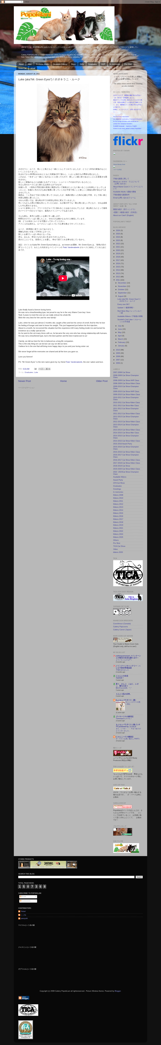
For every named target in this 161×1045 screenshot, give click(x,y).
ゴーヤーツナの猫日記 (124, 716)
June (120, 329)
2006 (118, 363)
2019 (118, 254)
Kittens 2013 (118, 507)
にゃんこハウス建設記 (124, 737)
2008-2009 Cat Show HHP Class (126, 380)
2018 (118, 257)
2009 (118, 353)
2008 (118, 356)
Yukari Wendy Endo (119, 164)
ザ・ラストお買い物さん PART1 (127, 739)
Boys (73, 64)
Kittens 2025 (118, 537)
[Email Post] (35, 369)
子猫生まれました (122, 670)
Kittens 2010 (118, 498)
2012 (118, 277)
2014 (118, 270)
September (122, 293)
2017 (118, 260)
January (121, 346)
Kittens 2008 (118, 495)
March (121, 339)
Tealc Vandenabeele (71, 247)
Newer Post (24, 381)
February (122, 342)
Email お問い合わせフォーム (124, 198)
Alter (30, 64)
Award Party (118, 480)
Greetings (117, 489)
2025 (118, 234)
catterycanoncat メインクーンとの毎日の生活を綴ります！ (128, 657)
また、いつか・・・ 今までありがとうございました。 (128, 730)
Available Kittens (60, 64)
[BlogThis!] (42, 369)
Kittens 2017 (118, 519)
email (33, 68)
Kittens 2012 (118, 504)
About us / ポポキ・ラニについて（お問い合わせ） (126, 183)
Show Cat (22, 68)
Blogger (118, 991)
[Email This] (39, 369)
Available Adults (42, 64)
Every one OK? (123, 304)
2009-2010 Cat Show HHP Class (126, 391)
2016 (118, 263)
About (21, 64)
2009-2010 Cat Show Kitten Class (126, 394)
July (120, 326)
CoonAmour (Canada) (122, 624)
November (122, 286)
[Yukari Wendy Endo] (114, 167)
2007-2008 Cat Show (121, 372)
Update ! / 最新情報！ (126, 308)
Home (63, 381)
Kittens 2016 (118, 516)
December (122, 283)
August (121, 296)
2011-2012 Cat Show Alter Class (126, 405)
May (120, 332)
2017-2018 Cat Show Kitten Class (126, 463)
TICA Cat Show (119, 546)
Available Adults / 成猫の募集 (124, 192)
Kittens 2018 (118, 522)
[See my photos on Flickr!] (119, 155)
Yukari (23, 911)
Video (115, 549)
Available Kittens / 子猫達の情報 (130, 316)
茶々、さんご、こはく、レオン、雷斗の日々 (127, 685)
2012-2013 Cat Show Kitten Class (126, 422)
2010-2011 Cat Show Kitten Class (126, 402)
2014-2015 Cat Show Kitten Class (126, 441)
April (120, 336)
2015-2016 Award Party (122, 444)
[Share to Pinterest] (49, 369)
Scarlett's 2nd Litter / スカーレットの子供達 (129, 321)
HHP (103, 64)
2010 (118, 350)
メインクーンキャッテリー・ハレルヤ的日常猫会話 (128, 667)
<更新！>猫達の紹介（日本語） (125, 212)
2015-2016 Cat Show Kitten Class (126, 452)
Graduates (92, 64)
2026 (118, 230)
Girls (82, 64)
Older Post (102, 381)
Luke (36, 372)
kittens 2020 (118, 552)
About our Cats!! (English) (123, 215)
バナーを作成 (117, 169)
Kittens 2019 (118, 525)
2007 (118, 360)
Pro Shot (128, 64)
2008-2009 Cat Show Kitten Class (126, 383)
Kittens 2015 (118, 513)
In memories (115, 64)
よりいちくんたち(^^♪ (124, 660)
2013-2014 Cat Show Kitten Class (126, 430)
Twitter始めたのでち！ (124, 718)
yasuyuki (24, 918)
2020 (118, 250)
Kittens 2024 (118, 534)
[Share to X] (44, 369)
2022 (118, 244)
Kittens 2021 (118, 528)
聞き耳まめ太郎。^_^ (123, 688)
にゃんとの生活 (122, 676)
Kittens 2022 (118, 531)
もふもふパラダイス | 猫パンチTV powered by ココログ (128, 726)
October (121, 289)
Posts (23, 897)
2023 (118, 240)
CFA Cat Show (119, 483)
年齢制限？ (120, 678)
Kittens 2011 (118, 501)
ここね (23, 915)
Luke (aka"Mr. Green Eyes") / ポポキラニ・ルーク (129, 300)
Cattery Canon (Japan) (122, 630)
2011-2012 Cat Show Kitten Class (126, 414)
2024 (118, 237)
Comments (25, 901)
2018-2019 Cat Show (121, 466)
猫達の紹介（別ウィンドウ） (124, 209)
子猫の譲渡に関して (121, 179)
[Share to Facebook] (47, 369)
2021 (118, 247)
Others (116, 540)
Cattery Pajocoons (120, 627)
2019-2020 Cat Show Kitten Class (126, 469)
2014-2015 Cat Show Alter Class (126, 433)
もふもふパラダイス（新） (126, 700)
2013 (118, 273)
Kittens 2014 (118, 510)
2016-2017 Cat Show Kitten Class (126, 460)
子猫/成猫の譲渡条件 (121, 195)
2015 (118, 267)
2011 (118, 280)
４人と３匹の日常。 (124, 694)
